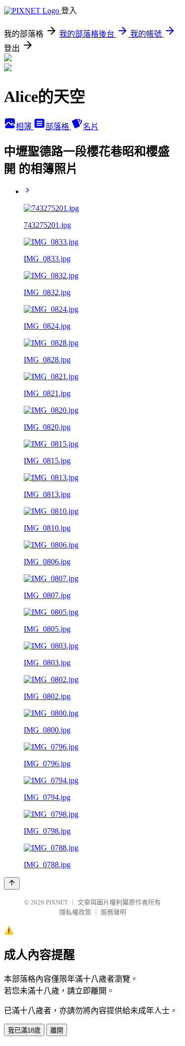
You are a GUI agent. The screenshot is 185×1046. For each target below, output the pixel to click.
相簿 (25, 126)
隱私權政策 (75, 912)
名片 (91, 126)
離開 (56, 1030)
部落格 (58, 126)
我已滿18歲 (24, 1030)
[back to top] (12, 883)
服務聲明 (113, 912)
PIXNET (57, 902)
